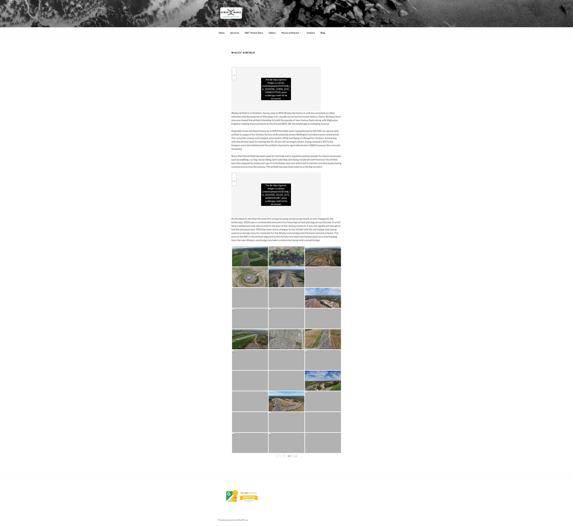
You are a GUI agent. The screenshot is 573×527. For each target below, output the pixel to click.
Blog (323, 33)
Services (234, 33)
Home (222, 33)
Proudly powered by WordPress (233, 520)
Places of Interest (290, 33)
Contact (311, 33)
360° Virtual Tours (254, 33)
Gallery (272, 33)
